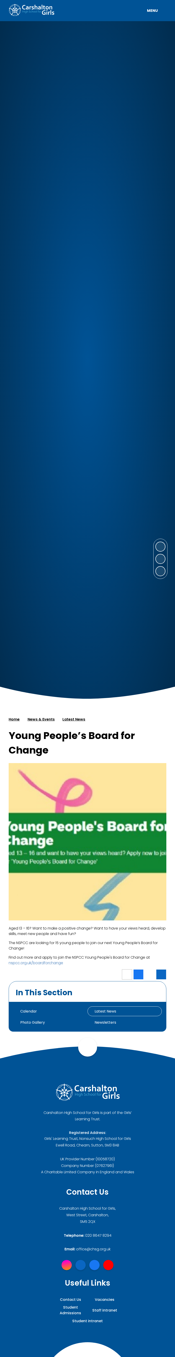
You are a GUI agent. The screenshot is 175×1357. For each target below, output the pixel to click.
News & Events (41, 719)
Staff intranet (104, 1310)
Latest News (73, 719)
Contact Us (70, 1299)
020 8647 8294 (98, 1235)
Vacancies (104, 1299)
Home (14, 719)
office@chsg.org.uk (93, 1249)
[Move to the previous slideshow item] (160, 559)
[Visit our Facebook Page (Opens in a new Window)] (94, 1265)
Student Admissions (70, 1310)
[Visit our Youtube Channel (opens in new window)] (108, 1265)
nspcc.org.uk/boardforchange (36, 962)
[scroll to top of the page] (87, 1047)
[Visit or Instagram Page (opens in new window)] (67, 1265)
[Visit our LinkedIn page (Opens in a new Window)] (80, 1265)
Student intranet (87, 1321)
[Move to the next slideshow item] (160, 547)
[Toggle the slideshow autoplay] (160, 571)
